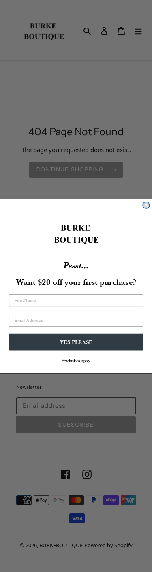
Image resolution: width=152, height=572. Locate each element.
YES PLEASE (76, 341)
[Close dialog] (146, 205)
